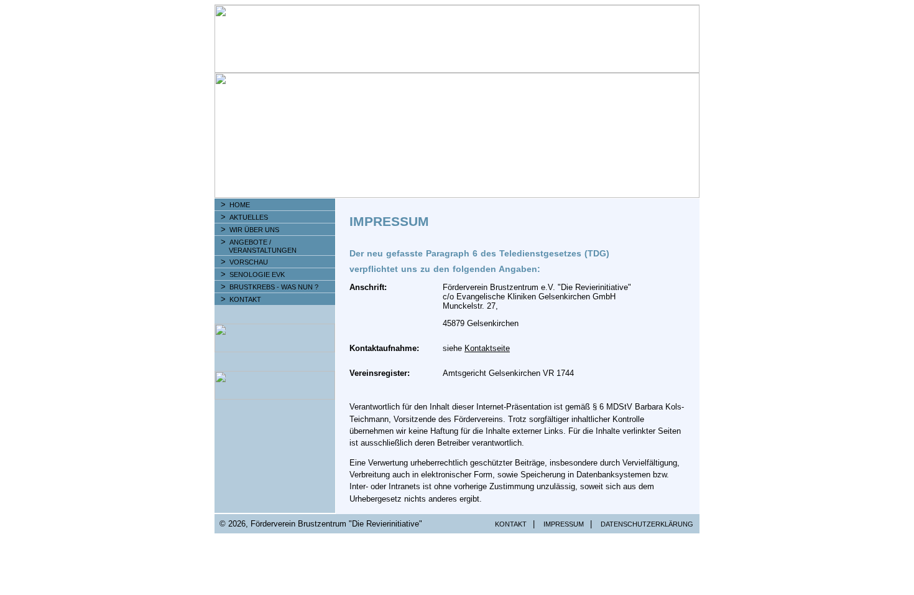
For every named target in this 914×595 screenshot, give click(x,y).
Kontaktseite (487, 348)
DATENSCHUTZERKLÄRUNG (647, 524)
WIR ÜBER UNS (254, 229)
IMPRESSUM (563, 524)
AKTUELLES (248, 217)
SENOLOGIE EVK (257, 274)
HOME (239, 204)
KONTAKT (245, 299)
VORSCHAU (248, 262)
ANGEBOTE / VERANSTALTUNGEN (256, 246)
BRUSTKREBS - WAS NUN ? (273, 287)
